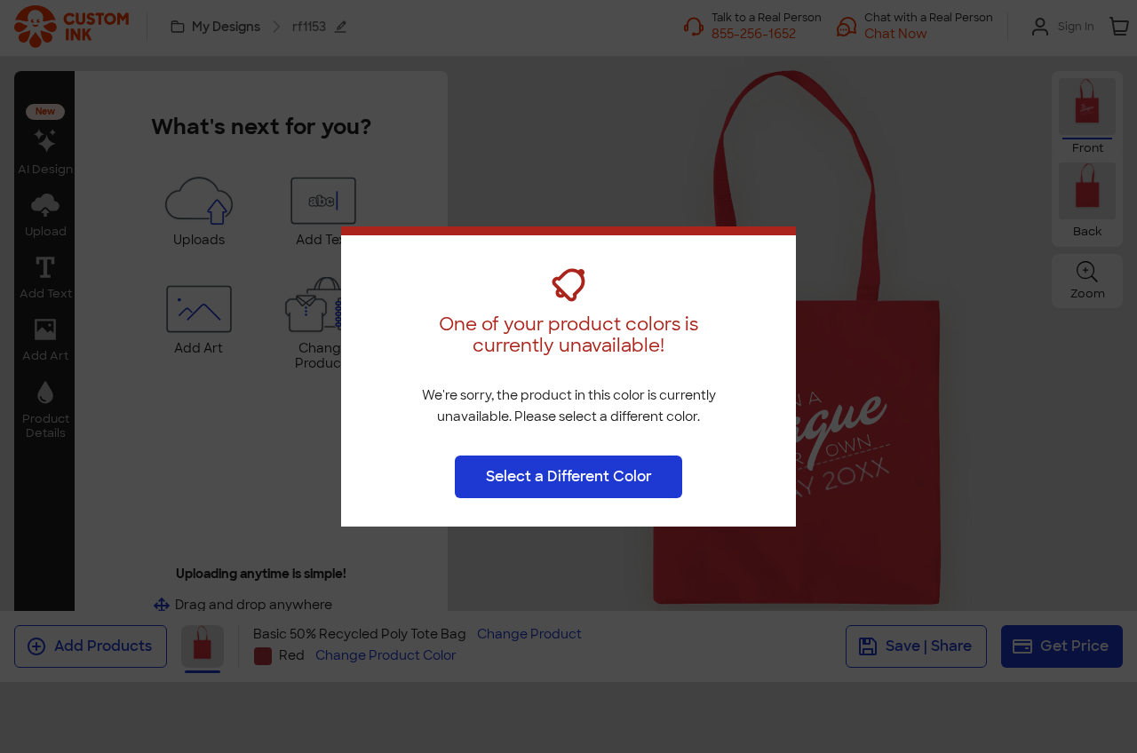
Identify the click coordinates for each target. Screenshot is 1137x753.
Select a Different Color (569, 476)
